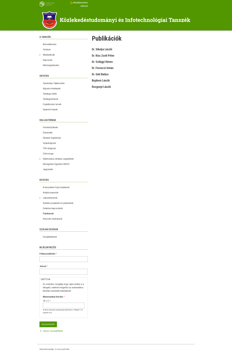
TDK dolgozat (49, 148)
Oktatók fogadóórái (52, 138)
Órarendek (47, 132)
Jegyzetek (48, 169)
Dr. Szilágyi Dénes (102, 61)
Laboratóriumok (50, 198)
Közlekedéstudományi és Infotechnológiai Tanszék (125, 19)
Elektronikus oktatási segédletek (58, 159)
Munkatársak (49, 55)
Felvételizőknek (50, 127)
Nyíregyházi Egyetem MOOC (56, 164)
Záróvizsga (48, 153)
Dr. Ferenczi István (102, 68)
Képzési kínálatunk (52, 88)
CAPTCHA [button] (45, 279)
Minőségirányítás (51, 65)
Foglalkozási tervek (52, 104)
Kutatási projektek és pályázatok (58, 203)
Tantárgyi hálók (50, 93)
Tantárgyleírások (50, 99)
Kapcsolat (47, 60)
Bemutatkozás (49, 44)
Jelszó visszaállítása (53, 331)
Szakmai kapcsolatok (53, 208)
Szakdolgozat (49, 143)
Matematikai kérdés (53, 297)
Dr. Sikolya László (102, 49)
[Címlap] (50, 20)
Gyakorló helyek (50, 109)
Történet (47, 49)
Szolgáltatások (50, 237)
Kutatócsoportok (50, 192)
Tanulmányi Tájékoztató (54, 83)
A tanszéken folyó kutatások (56, 187)
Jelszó (42, 266)
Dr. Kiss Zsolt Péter (103, 55)
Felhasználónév (47, 253)
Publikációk (48, 213)
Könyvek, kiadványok (52, 219)
